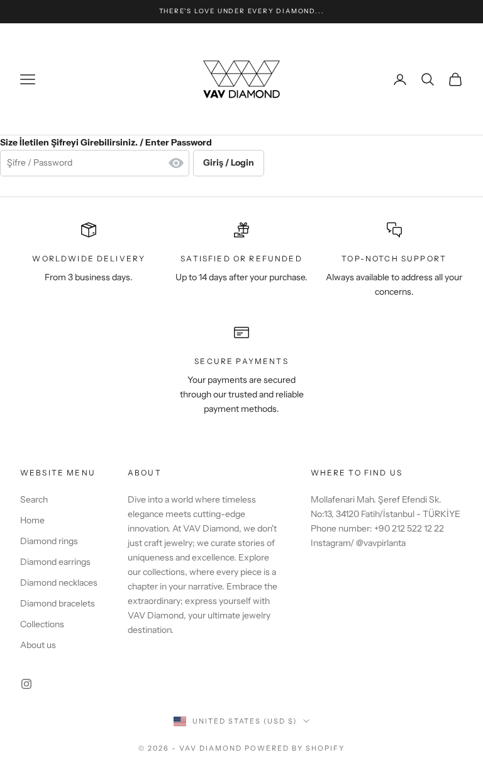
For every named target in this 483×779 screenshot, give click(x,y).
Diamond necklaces (58, 582)
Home (32, 520)
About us (38, 645)
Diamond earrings (55, 561)
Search (34, 499)
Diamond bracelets (57, 603)
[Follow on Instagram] (26, 684)
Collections (42, 624)
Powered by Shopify (295, 748)
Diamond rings (49, 541)
